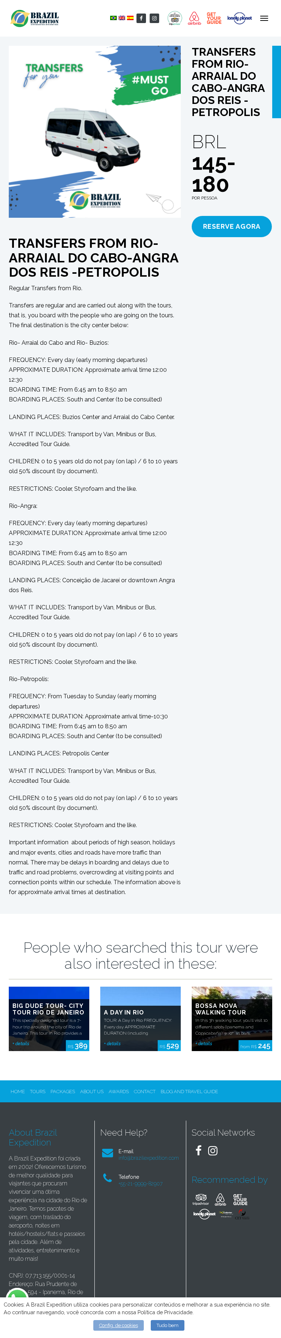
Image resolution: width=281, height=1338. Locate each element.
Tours (37, 1091)
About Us (92, 1091)
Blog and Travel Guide (189, 1091)
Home (18, 1091)
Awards (119, 1091)
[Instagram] (154, 18)
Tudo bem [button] (168, 1325)
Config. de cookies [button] (118, 1325)
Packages (62, 1091)
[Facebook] (141, 18)
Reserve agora (232, 226)
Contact (145, 1091)
